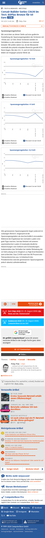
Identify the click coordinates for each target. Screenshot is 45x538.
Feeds (6, 508)
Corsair (22, 360)
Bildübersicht (7, 376)
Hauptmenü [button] (4, 2)
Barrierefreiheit (18, 531)
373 (13, 423)
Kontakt (12, 529)
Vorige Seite (4, 304)
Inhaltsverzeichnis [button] (14, 26)
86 (13, 401)
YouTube (12, 516)
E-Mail (23, 364)
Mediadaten (20, 529)
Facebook (38, 508)
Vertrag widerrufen (31, 529)
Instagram (22, 512)
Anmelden (36, 3)
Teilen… (23, 354)
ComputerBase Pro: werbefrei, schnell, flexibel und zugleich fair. (24, 382)
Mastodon (35, 512)
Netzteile (23, 8)
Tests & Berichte (11, 8)
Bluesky (27, 508)
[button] (43, 3)
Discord (16, 508)
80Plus (13, 360)
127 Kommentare (23, 349)
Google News (9, 512)
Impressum (4, 529)
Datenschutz (29, 531)
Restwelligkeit (33, 304)
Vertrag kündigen (6, 531)
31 (13, 412)
